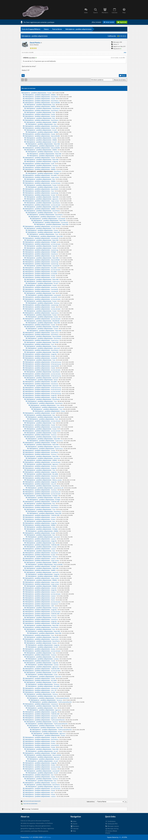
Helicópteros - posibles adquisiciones (79, 29)
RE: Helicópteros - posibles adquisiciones (36, 95)
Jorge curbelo (55, 177)
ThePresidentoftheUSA (62, 698)
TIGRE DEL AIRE (55, 501)
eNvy (120, 837)
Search (74, 824)
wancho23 (57, 348)
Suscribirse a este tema (30, 803)
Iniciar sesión (109, 22)
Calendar (75, 828)
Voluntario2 (54, 254)
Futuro (46, 29)
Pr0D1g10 (56, 173)
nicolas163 (54, 273)
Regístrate (122, 22)
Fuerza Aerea (57, 29)
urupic (56, 674)
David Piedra (35, 42)
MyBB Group (47, 837)
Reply (123, 75)
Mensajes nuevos (113, 826)
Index (74, 821)
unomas (56, 659)
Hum (53, 104)
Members (75, 826)
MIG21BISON (55, 320)
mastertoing (54, 193)
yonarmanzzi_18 (58, 488)
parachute (54, 287)
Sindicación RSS (112, 824)
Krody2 (54, 138)
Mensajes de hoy (113, 828)
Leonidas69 (61, 218)
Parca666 (54, 175)
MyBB (31, 837)
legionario (55, 199)
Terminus (56, 151)
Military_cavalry (57, 480)
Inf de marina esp (56, 362)
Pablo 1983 (57, 144)
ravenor (53, 517)
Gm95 (52, 163)
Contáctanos (111, 821)
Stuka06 (54, 246)
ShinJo (53, 600)
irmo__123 (53, 690)
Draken (53, 519)
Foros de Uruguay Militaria (31, 29)
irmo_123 (53, 484)
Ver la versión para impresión (32, 801)
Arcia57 (54, 130)
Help (74, 831)
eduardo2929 (55, 366)
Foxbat (49, 92)
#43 (125, 52)
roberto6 (53, 588)
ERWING (53, 94)
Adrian (56, 379)
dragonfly (58, 155)
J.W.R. (52, 605)
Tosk (52, 191)
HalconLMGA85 (55, 102)
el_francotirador (56, 183)
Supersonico (56, 281)
